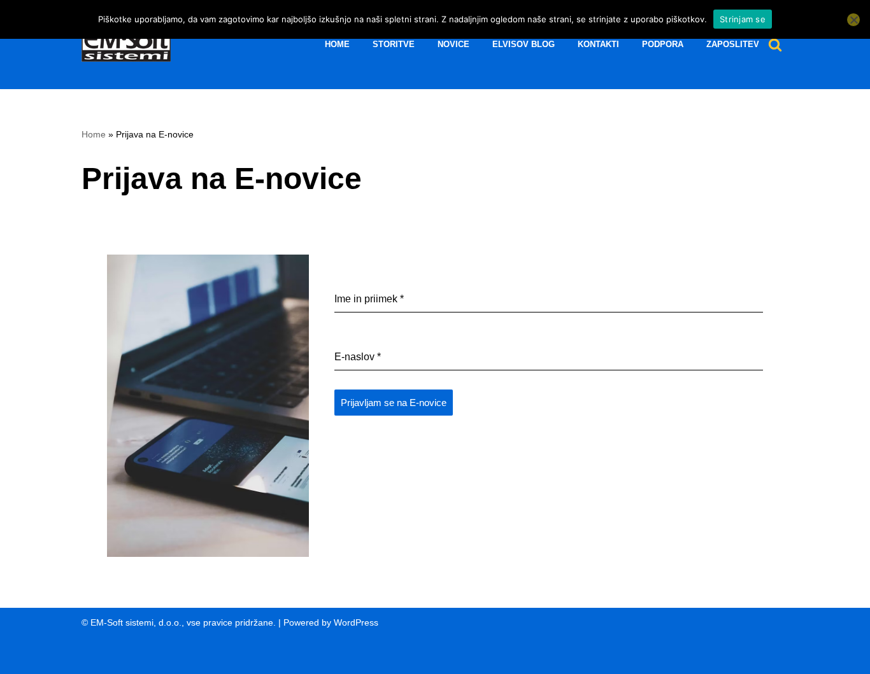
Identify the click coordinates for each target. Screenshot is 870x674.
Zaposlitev (732, 44)
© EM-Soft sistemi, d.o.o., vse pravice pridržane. (179, 622)
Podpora (662, 44)
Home (337, 44)
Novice (453, 44)
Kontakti (598, 44)
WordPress (356, 622)
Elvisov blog (523, 44)
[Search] (775, 45)
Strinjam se (743, 19)
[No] (853, 20)
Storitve (394, 44)
